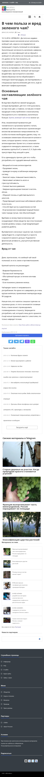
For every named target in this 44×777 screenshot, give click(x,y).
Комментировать (23, 335)
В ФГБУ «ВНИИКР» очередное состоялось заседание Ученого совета (20, 610)
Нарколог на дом (16, 366)
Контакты (5, 2)
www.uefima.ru (10, 7)
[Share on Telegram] (21, 341)
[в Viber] (27, 341)
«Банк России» (8, 727)
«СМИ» (5, 722)
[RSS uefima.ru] (36, 761)
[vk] (29, 761)
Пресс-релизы (7, 708)
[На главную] (18, 35)
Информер (6, 662)
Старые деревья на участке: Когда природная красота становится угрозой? (21, 471)
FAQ (16, 2)
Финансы (6, 700)
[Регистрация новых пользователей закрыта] (39, 17)
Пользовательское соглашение (11, 746)
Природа (6, 704)
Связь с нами (7, 678)
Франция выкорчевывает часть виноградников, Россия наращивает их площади (20, 506)
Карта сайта (7, 674)
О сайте (12, 2)
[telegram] (33, 761)
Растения (18, 627)
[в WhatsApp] (32, 341)
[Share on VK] (16, 341)
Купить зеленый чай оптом (19, 117)
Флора (23, 35)
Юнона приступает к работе (21, 361)
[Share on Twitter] (10, 341)
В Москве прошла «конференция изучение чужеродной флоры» (20, 585)
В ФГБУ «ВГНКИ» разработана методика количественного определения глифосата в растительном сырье (20, 598)
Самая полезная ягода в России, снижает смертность (19, 621)
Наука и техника (8, 696)
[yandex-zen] (26, 761)
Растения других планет (19, 355)
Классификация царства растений (21, 539)
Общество (6, 692)
